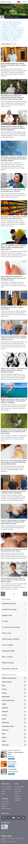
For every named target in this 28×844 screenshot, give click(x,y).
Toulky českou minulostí (10, 639)
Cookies (3, 838)
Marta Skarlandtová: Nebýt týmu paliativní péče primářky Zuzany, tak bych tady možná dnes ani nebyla (12, 97)
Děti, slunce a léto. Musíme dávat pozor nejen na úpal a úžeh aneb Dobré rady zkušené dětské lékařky (14, 462)
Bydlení (5, 26)
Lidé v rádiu (18, 791)
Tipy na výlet (6, 29)
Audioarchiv (4, 804)
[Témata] (14, 10)
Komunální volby (6, 789)
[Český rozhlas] (6, 2)
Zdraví (14, 39)
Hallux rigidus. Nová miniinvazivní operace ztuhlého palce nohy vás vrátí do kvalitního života (13, 278)
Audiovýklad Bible (8, 651)
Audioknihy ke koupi (9, 609)
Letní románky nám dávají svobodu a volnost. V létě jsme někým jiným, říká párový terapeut (13, 579)
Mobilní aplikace (6, 808)
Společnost (6, 36)
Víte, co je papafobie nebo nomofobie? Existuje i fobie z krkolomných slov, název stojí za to (13, 247)
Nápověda (18, 789)
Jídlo (12, 32)
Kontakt (17, 796)
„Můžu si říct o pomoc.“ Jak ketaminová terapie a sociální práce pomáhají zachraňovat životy (14, 370)
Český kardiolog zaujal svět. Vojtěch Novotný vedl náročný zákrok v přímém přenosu (13, 65)
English (3, 839)
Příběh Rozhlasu (8, 663)
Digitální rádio (7, 615)
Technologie (16, 36)
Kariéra (17, 794)
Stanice (3, 791)
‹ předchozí (3, 594)
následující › (25, 594)
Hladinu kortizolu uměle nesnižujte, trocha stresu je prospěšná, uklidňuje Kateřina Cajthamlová (13, 128)
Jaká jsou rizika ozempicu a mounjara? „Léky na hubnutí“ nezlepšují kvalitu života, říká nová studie (13, 521)
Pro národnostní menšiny (11, 627)
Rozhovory (9, 17)
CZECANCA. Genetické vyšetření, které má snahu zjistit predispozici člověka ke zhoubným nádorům (14, 158)
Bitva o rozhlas (7, 657)
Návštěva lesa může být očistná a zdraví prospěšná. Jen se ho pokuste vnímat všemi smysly (14, 431)
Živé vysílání (4, 801)
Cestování (14, 26)
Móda (19, 32)
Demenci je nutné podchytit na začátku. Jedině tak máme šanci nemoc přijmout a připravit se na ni (14, 337)
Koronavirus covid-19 (10, 669)
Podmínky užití (19, 838)
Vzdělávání (6, 39)
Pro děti (5, 621)
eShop (3, 794)
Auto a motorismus (14, 22)
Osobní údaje (10, 838)
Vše (4, 22)
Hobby (4, 32)
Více (17, 17)
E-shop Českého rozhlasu (10, 750)
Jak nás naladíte (19, 786)
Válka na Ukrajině (6, 786)
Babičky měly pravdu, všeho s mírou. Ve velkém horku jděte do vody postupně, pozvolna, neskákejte (14, 400)
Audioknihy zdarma (9, 603)
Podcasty (4, 806)
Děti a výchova (18, 29)
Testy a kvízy (6, 633)
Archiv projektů (7, 645)
